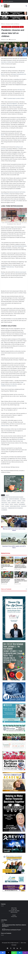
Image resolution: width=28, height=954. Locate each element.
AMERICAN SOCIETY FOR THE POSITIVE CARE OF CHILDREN (12, 497)
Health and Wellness (15, 23)
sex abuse (7, 506)
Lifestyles (8, 23)
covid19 (23, 500)
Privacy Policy (14, 916)
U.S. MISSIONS (4, 509)
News (22, 26)
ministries (7, 504)
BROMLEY (3, 498)
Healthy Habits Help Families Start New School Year (7, 566)
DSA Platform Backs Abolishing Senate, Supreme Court (5, 581)
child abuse (20, 89)
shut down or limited (6, 62)
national (11, 504)
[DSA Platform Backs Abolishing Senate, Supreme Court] (7, 574)
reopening (16, 504)
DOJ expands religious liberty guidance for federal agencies (21, 581)
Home (3, 23)
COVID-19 (19, 500)
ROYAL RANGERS (22, 504)
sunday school (4, 508)
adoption (7, 495)
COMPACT (9, 500)
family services (4, 502)
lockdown (22, 502)
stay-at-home (23, 506)
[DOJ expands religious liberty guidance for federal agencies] (21, 574)
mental (3, 504)
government (14, 502)
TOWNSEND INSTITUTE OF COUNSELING (15, 508)
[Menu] (1, 6)
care (7, 498)
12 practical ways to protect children (15, 98)
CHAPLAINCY (22, 498)
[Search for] (26, 6)
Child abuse (4, 500)
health (18, 502)
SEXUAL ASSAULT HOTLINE (15, 506)
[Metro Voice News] (6, 6)
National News (16, 26)
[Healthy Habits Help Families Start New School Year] (7, 560)
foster (9, 502)
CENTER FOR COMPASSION (14, 498)
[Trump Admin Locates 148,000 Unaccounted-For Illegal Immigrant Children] (21, 560)
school (3, 506)
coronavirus (14, 500)
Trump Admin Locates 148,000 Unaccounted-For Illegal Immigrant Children (20, 566)
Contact (14, 915)
